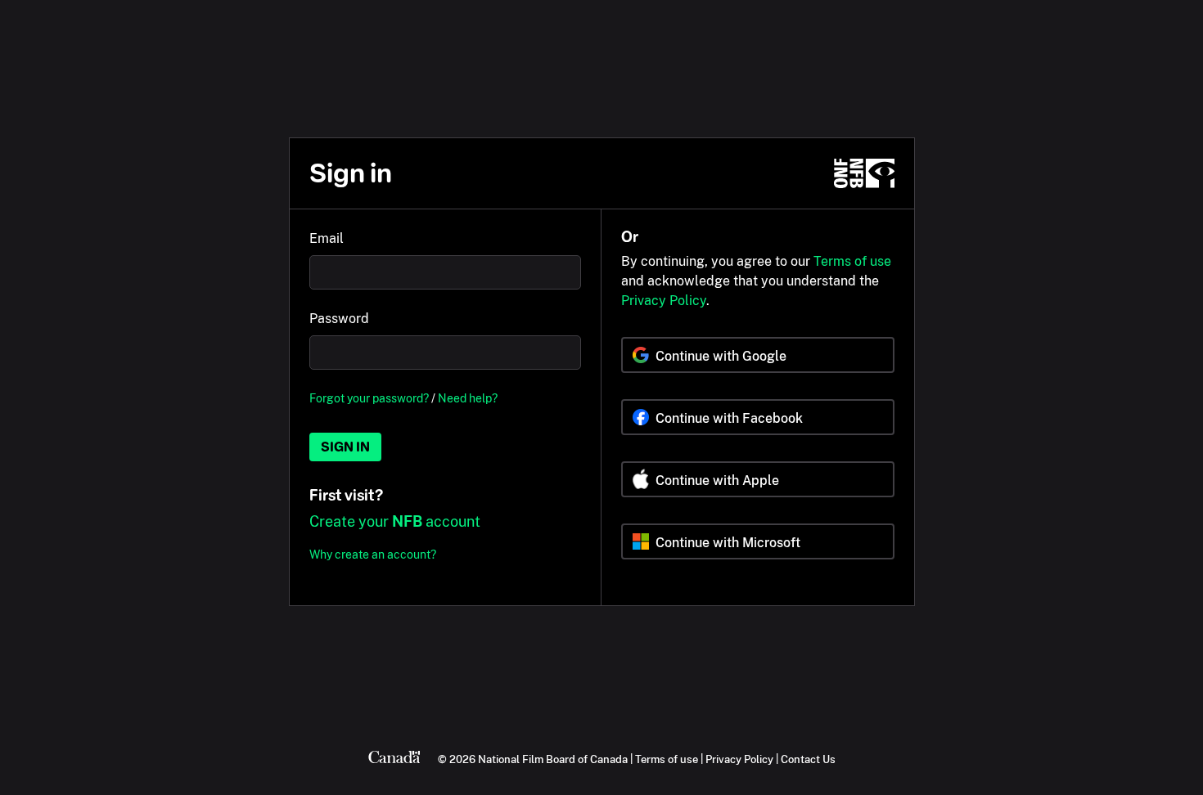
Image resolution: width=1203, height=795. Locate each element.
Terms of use (852, 261)
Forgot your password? (369, 398)
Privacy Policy (663, 300)
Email (326, 238)
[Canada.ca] (394, 759)
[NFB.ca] (864, 173)
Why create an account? (372, 554)
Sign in (345, 447)
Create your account (394, 521)
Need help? (468, 398)
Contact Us (808, 759)
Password (339, 318)
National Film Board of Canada (553, 759)
